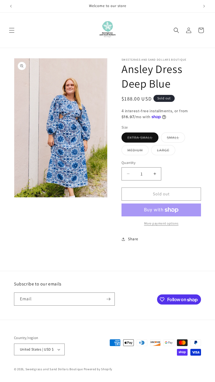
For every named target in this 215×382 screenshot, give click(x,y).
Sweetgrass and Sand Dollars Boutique (54, 369)
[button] (12, 30)
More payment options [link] (161, 223)
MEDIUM (138, 151)
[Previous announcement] (11, 6)
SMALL (176, 139)
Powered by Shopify (98, 369)
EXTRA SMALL (142, 139)
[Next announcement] (204, 6)
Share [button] (133, 238)
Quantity (128, 162)
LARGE (166, 151)
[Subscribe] (108, 299)
